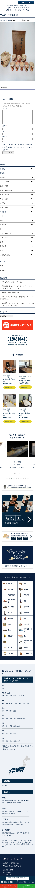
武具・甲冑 (4, 186)
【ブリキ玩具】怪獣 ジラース (11, 282)
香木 (1, 229)
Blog (1, 265)
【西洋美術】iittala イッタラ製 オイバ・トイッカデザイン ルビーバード (17, 287)
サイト (4, 136)
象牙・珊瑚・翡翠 (6, 190)
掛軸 (1, 216)
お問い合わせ (7, 872)
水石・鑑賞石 (4, 194)
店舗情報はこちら (9, 387)
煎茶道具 (3, 246)
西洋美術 (3, 225)
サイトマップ (7, 874)
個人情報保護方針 (8, 870)
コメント (6, 108)
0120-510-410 (12, 865)
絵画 (1, 220)
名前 (4, 126)
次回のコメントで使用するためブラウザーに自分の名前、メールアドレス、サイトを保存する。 (17, 147)
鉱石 (1, 250)
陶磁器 (2, 177)
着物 (1, 242)
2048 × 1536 (15, 20)
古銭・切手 (4, 237)
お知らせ (3, 270)
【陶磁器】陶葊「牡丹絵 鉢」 (10, 292)
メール (5, 131)
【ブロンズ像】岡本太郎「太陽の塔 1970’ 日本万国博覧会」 (17, 298)
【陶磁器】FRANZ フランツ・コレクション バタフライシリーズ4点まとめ (17, 304)
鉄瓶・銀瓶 (4, 207)
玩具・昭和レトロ (6, 233)
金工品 (2, 203)
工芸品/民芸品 (5, 255)
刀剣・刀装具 (4, 182)
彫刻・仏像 (4, 199)
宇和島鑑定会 (25, 20)
